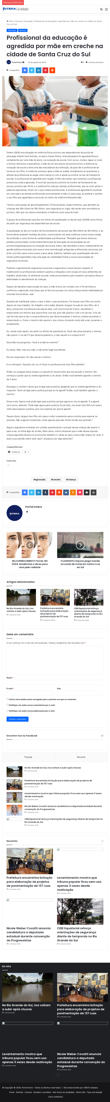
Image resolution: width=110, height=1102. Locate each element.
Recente (81, 757)
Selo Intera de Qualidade (63, 1092)
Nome (10, 678)
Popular (28, 757)
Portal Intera (17, 62)
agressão (40, 479)
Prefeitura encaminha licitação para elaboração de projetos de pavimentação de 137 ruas (54, 612)
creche (56, 479)
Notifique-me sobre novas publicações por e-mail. (32, 711)
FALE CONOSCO (56, 1097)
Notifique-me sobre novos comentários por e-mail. (32, 705)
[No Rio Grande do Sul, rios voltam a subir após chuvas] (21, 597)
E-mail (10, 688)
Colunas (18, 21)
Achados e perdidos (42, 1092)
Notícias (22, 30)
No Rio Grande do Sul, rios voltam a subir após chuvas (21, 610)
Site (59, 688)
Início (10, 21)
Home (12, 1092)
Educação (28, 21)
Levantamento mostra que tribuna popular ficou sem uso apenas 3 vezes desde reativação (79, 884)
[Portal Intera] (15, 9)
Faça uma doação (94, 1092)
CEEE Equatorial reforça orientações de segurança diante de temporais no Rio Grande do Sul (88, 612)
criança (72, 479)
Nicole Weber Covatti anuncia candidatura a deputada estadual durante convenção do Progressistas (29, 934)
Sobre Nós (80, 1092)
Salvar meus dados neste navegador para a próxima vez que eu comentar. (42, 699)
